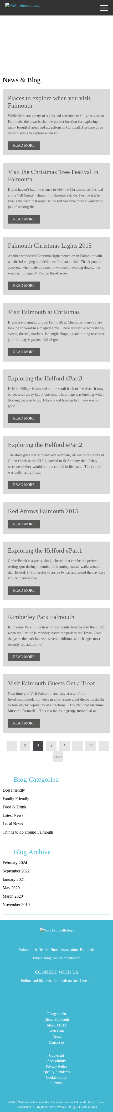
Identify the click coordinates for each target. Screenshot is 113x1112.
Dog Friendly (14, 790)
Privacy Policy (57, 1066)
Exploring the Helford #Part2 (45, 444)
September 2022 (16, 871)
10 (91, 746)
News (57, 1037)
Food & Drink (14, 807)
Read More (24, 145)
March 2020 (13, 896)
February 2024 (15, 862)
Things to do (56, 1014)
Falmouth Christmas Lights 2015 (50, 245)
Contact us (56, 1043)
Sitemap (56, 1083)
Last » (58, 756)
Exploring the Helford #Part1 (45, 550)
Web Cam (56, 1031)
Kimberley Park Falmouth (41, 616)
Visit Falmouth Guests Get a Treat (51, 683)
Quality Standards (56, 1072)
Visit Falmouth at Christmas (44, 312)
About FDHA (57, 1025)
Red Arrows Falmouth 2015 (43, 511)
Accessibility (56, 1061)
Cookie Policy (56, 1077)
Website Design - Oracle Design (77, 1107)
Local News (13, 824)
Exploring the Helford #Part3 (45, 378)
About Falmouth (56, 1019)
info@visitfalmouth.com (62, 958)
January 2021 (14, 879)
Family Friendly (16, 798)
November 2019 (16, 904)
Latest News (13, 815)
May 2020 (11, 888)
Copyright (56, 1055)
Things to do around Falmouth (28, 832)
